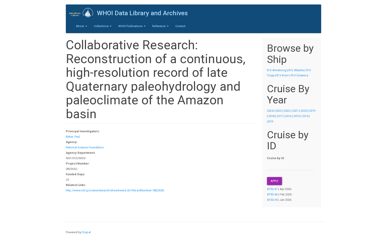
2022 (287, 110)
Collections (101, 26)
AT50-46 (272, 194)
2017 (280, 116)
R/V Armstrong (276, 70)
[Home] (83, 13)
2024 (270, 110)
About (80, 26)
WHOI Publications (130, 26)
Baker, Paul (73, 136)
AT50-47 (272, 189)
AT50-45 (272, 199)
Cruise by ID (275, 158)
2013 (270, 121)
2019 (312, 110)
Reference (159, 26)
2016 (288, 116)
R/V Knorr (282, 75)
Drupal (86, 232)
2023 (278, 110)
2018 (271, 116)
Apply (275, 181)
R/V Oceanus (299, 75)
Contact (180, 26)
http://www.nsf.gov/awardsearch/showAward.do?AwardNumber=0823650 (115, 190)
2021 (295, 110)
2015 (297, 116)
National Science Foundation (85, 147)
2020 (304, 110)
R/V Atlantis (296, 70)
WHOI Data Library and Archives (142, 13)
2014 (305, 116)
